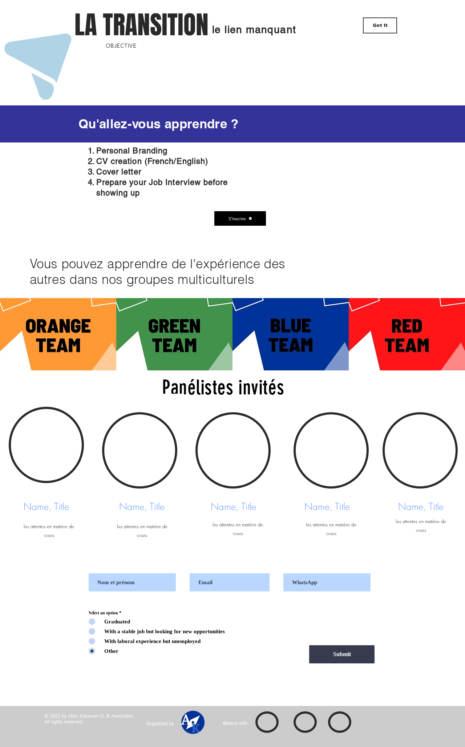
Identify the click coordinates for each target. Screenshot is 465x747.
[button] (240, 218)
